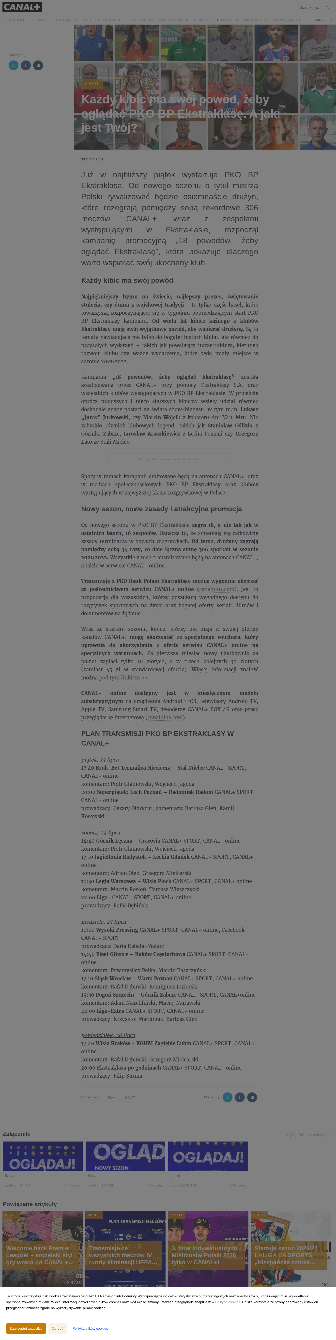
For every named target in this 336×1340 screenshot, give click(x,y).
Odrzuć (57, 1328)
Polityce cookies (227, 1302)
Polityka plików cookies (90, 1328)
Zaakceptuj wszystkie (26, 1328)
